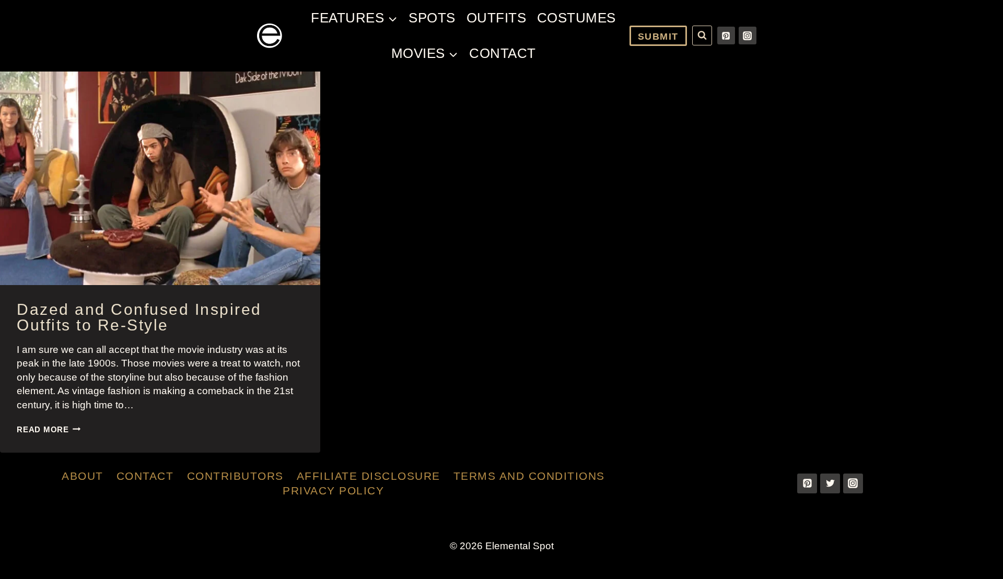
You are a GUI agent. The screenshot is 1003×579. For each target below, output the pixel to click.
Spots (432, 18)
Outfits (496, 18)
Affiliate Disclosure (368, 476)
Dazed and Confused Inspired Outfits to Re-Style (139, 317)
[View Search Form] (702, 35)
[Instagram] (747, 35)
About (82, 476)
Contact (502, 53)
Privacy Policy (333, 491)
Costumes (576, 18)
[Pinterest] (726, 35)
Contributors (235, 476)
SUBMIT (658, 36)
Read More (49, 429)
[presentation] (160, 178)
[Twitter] (830, 483)
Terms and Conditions (529, 476)
